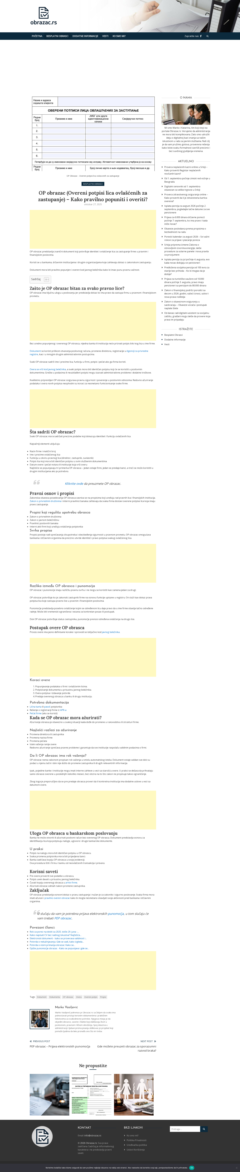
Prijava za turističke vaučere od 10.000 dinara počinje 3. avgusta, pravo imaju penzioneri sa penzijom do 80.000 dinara (185, 282)
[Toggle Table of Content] (45, 279)
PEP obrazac (63, 918)
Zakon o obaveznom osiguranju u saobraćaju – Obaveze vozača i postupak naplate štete (185, 305)
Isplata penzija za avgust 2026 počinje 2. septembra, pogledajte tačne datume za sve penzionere (187, 209)
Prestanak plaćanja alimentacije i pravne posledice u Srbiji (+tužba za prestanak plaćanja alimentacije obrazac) (134, 1101)
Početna (37, 36)
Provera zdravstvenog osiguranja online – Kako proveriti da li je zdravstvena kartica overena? (186, 198)
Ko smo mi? (119, 36)
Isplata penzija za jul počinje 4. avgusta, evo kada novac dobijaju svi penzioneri (187, 261)
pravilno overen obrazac (57, 898)
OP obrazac (68, 997)
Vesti (105, 36)
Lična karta (35, 706)
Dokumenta (54, 997)
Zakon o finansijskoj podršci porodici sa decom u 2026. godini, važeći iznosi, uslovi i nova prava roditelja (186, 293)
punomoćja (116, 913)
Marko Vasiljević (66, 1007)
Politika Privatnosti (136, 1140)
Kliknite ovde (74, 483)
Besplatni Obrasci (57, 36)
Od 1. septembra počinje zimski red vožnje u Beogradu (187, 180)
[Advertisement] (120, 67)
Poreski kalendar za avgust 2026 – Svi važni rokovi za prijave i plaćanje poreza (186, 238)
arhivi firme (71, 882)
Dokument (35, 351)
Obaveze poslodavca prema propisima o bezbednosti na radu (185, 230)
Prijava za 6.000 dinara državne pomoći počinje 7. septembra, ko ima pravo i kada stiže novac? (186, 220)
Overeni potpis (90, 997)
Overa (79, 997)
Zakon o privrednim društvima (45, 501)
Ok (192, 1168)
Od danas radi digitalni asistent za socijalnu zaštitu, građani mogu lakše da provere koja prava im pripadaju (187, 316)
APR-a (63, 710)
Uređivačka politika (137, 1144)
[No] (236, 1167)
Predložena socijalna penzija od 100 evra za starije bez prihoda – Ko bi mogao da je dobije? (186, 271)
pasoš (47, 706)
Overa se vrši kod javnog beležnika (48, 369)
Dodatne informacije (85, 36)
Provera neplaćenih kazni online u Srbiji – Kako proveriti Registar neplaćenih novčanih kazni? (186, 170)
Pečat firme (36, 713)
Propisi (103, 997)
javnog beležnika (111, 632)
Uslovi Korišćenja (136, 1149)
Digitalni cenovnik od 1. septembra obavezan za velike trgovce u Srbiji (182, 188)
